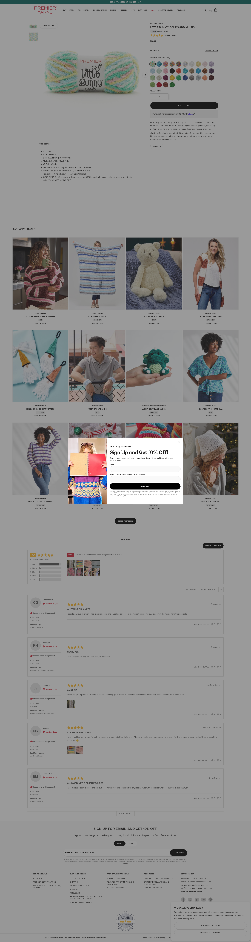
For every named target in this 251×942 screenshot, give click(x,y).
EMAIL (112, 465)
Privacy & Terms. (124, 496)
